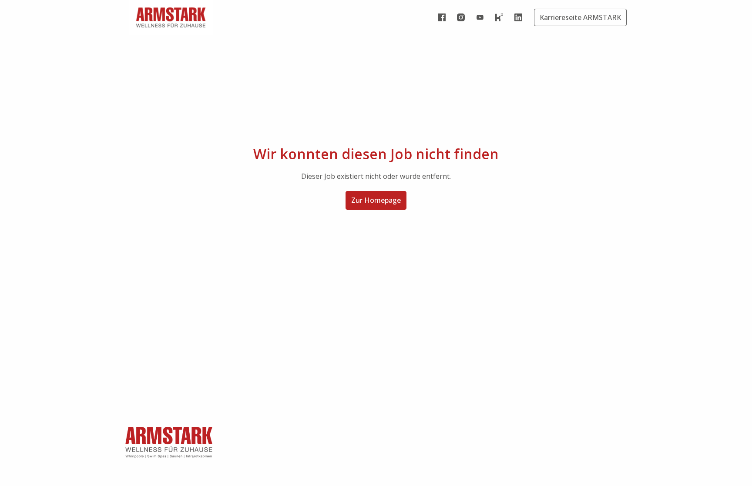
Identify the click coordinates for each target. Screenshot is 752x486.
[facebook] (441, 17)
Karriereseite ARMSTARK (580, 17)
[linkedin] (518, 17)
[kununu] (499, 17)
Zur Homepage (376, 200)
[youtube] (480, 17)
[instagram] (461, 17)
